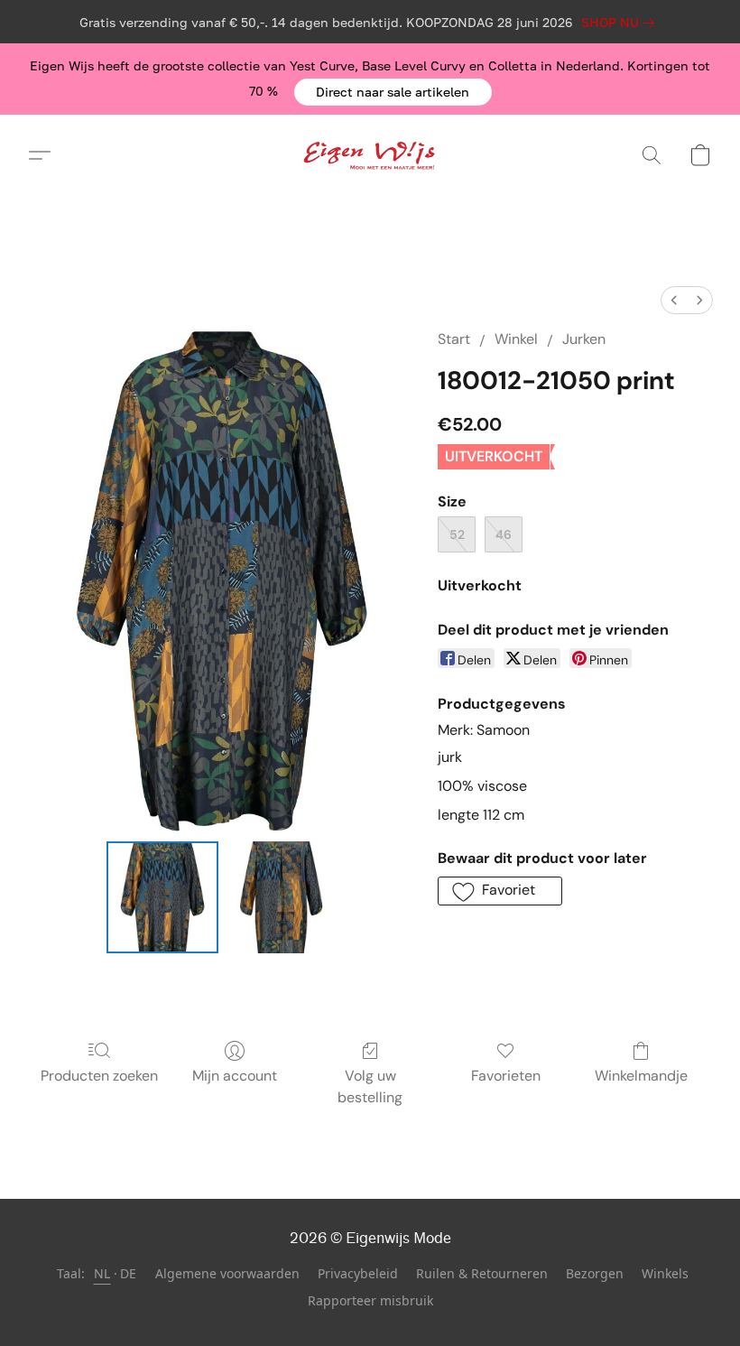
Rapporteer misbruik (370, 1300)
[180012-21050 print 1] (282, 897)
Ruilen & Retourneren (482, 1273)
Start (454, 339)
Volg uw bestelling (370, 1086)
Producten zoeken (99, 1075)
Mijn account (234, 1075)
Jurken (584, 339)
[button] (393, 92)
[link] (621, 22)
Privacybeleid (358, 1273)
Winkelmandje (641, 1075)
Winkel (516, 339)
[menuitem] (674, 300)
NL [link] (102, 1273)
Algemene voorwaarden (227, 1273)
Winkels (665, 1273)
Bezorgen (595, 1273)
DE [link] (128, 1273)
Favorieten (506, 1075)
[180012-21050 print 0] (162, 897)
